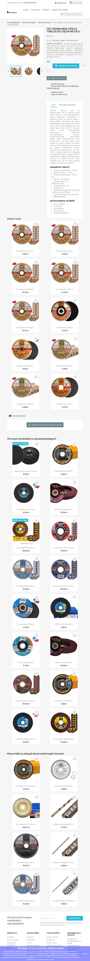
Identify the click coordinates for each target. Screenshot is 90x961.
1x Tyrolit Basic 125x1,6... (26, 662)
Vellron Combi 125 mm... (64, 662)
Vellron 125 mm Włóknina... (64, 509)
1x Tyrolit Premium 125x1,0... (26, 509)
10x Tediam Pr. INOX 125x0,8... (64, 739)
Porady (46, 10)
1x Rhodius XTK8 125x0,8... (64, 471)
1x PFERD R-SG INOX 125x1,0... (26, 739)
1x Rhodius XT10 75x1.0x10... (26, 786)
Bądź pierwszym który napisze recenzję (46, 425)
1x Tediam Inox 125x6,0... (65, 328)
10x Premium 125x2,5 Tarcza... (64, 586)
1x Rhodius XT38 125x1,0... (64, 701)
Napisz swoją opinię (58, 78)
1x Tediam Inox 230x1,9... (65, 366)
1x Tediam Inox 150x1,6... (65, 404)
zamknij (84, 954)
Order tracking (52, 937)
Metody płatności (33, 946)
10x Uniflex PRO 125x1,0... (26, 548)
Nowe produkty (13, 940)
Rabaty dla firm (60, 10)
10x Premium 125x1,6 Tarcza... (64, 548)
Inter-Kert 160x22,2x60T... (64, 786)
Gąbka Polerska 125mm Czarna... (26, 471)
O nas (26, 10)
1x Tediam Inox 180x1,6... (25, 366)
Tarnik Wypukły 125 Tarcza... (26, 824)
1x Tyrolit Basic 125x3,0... (26, 624)
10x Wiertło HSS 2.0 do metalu (64, 901)
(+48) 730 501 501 (29, 3)
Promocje (10, 937)
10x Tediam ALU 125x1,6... (26, 862)
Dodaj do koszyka (66, 65)
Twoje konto (53, 933)
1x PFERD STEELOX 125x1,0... (64, 624)
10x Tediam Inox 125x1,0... (25, 289)
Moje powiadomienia (54, 946)
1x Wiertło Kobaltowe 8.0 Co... (64, 824)
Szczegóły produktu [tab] (67, 105)
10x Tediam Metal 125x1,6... (26, 586)
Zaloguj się (51, 940)
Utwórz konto (52, 943)
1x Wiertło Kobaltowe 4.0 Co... (64, 862)
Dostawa (30, 937)
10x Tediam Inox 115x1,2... (65, 251)
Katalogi (35, 10)
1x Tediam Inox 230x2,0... (25, 404)
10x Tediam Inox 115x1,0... (25, 251)
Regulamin (31, 940)
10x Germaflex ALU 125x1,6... (26, 701)
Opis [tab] (53, 105)
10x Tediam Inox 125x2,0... (25, 328)
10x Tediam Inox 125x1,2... (65, 289)
